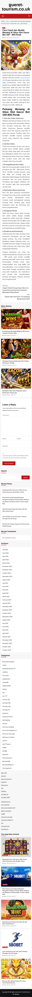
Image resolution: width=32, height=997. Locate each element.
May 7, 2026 (10, 394)
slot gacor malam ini (7, 820)
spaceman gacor (7, 758)
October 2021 (6, 650)
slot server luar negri (8, 734)
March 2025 (6, 596)
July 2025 (5, 583)
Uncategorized (6, 768)
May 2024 (5, 630)
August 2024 (6, 620)
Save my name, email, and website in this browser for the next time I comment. (15, 457)
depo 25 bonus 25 (6, 779)
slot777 (4, 740)
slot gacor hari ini (7, 716)
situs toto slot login (6, 817)
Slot (4, 27)
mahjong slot (6, 679)
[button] (3, 16)
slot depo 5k (6, 710)
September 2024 (7, 616)
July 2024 (5, 623)
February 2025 (6, 600)
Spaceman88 (6, 761)
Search (4, 471)
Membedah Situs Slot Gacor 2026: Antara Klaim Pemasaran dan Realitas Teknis (14, 491)
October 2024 (6, 613)
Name (4, 438)
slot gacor (5, 713)
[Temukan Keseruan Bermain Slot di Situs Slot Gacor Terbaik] (16, 349)
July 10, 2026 (11, 925)
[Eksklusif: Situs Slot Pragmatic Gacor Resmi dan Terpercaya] (16, 379)
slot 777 (4, 696)
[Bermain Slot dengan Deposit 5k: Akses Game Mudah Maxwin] (16, 969)
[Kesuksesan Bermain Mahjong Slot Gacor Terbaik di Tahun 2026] (16, 319)
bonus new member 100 (8, 808)
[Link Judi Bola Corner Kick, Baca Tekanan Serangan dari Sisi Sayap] (16, 939)
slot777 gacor (6, 744)
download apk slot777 (9, 668)
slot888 (4, 751)
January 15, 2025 (13, 37)
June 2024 (5, 626)
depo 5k (3, 776)
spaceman (5, 754)
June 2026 (5, 553)
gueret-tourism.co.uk (16, 6)
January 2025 (6, 603)
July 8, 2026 (10, 955)
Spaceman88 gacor (8, 764)
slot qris (4, 723)
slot (2, 788)
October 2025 (6, 573)
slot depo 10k (6, 703)
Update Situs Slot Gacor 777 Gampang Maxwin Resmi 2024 (17, 297)
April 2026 (5, 559)
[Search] (29, 16)
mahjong (3, 791)
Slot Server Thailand (8, 737)
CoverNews (24, 992)
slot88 (4, 747)
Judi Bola (5, 672)
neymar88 (5, 682)
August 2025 (6, 580)
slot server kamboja (8, 727)
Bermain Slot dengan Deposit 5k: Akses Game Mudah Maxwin (15, 525)
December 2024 (7, 606)
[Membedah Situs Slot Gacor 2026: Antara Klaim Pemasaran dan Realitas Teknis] (16, 847)
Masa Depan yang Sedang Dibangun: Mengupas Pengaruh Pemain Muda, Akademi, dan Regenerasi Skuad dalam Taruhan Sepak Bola (15, 500)
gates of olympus (6, 811)
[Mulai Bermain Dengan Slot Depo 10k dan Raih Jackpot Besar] (16, 910)
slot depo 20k (6, 706)
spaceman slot (5, 826)
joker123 (3, 782)
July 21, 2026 (11, 896)
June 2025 (5, 586)
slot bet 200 (6, 699)
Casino (4, 665)
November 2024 (7, 610)
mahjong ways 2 (5, 801)
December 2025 (7, 566)
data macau (4, 785)
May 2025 (5, 590)
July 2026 (5, 549)
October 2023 (6, 646)
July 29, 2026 (11, 863)
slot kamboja (6, 720)
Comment (6, 415)
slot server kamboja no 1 (9, 730)
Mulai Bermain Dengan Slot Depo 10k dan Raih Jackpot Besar (14, 510)
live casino (5, 675)
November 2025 (7, 569)
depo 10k (4, 773)
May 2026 (5, 556)
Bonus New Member (8, 661)
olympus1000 (6, 685)
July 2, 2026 (10, 984)
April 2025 (5, 593)
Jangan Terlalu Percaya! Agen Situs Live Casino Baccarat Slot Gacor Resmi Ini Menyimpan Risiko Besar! (15, 289)
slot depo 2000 (5, 797)
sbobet (4, 689)
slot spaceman (5, 804)
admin (5, 37)
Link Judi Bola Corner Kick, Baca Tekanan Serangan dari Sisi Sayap (14, 517)
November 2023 (7, 643)
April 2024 (5, 633)
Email (19, 438)
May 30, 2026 (11, 335)
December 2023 (7, 640)
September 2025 (7, 576)
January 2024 (6, 636)
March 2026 (6, 563)
